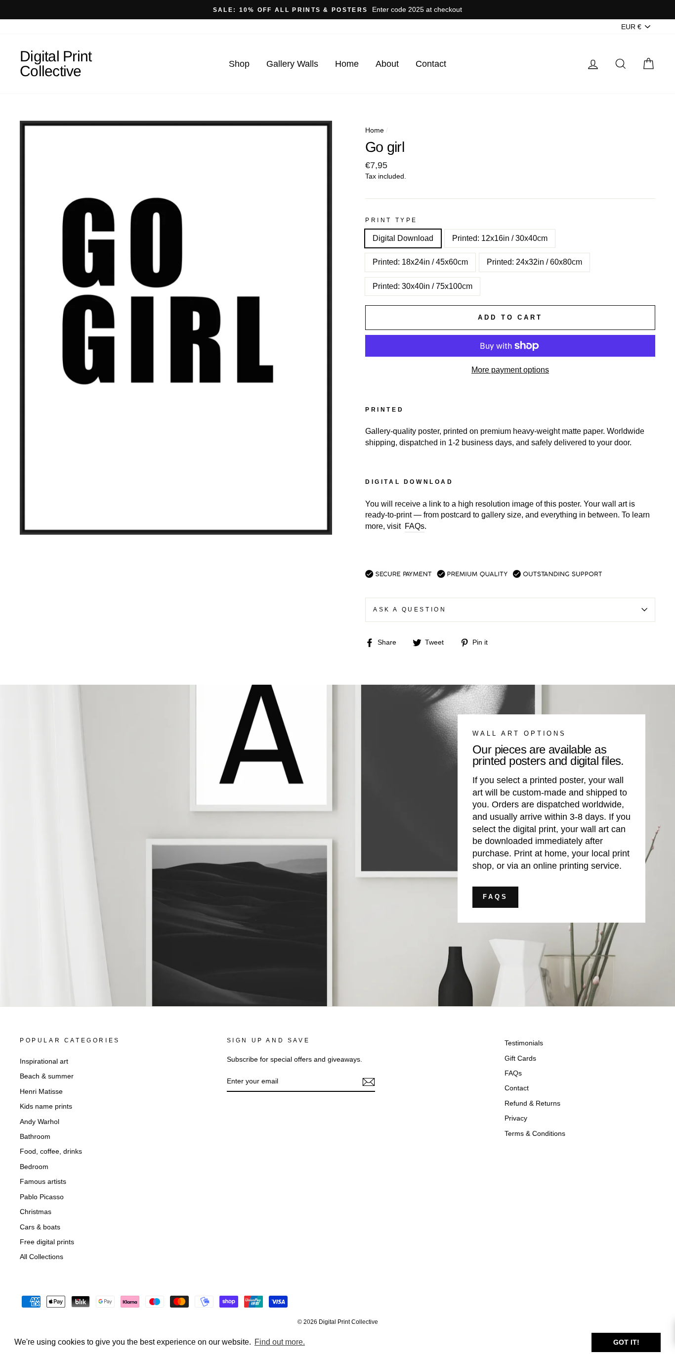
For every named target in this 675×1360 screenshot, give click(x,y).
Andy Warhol (39, 1122)
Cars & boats (40, 1227)
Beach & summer (47, 1076)
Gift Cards (520, 1058)
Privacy (516, 1118)
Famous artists (43, 1181)
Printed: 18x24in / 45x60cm (420, 262)
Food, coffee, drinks (51, 1151)
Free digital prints (47, 1242)
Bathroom (35, 1136)
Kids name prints (46, 1106)
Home (347, 64)
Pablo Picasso (42, 1197)
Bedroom (34, 1167)
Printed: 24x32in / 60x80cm (534, 262)
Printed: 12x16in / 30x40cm (500, 238)
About (387, 64)
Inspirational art (44, 1061)
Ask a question (409, 609)
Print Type (391, 220)
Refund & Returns (532, 1103)
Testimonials (524, 1043)
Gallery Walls (292, 64)
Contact (431, 64)
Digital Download (403, 238)
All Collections (41, 1257)
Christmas (35, 1212)
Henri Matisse (41, 1091)
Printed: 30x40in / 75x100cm (422, 286)
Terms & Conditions (535, 1133)
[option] (337, 9)
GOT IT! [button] (626, 1342)
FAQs (495, 896)
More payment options (510, 370)
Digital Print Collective (55, 63)
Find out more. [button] (279, 1342)
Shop (239, 64)
